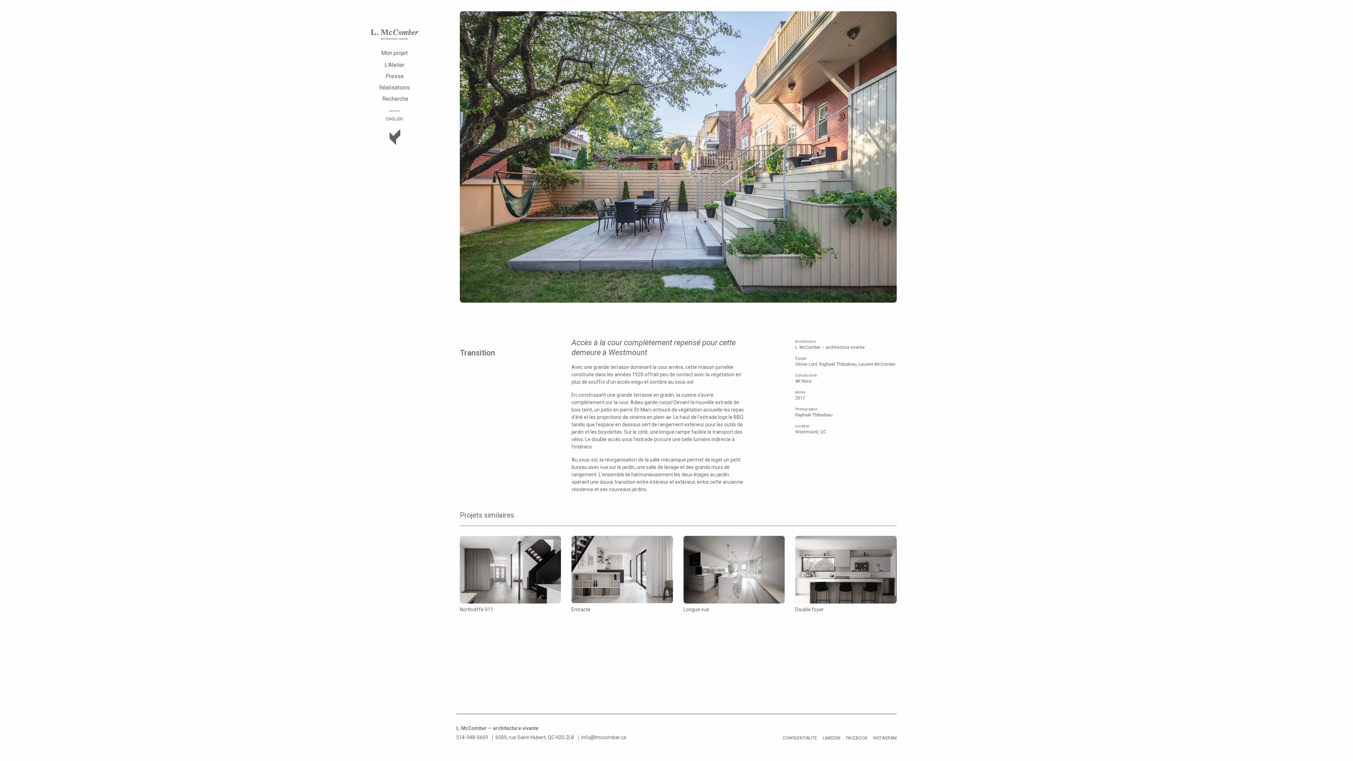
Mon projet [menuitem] (394, 53)
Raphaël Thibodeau (814, 415)
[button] (471, 157)
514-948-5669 (472, 737)
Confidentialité (800, 738)
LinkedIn (831, 738)
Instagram (885, 738)
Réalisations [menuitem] (394, 87)
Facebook (856, 738)
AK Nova (803, 381)
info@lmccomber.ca (603, 737)
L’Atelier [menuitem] (394, 65)
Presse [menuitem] (394, 76)
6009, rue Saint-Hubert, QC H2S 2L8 (534, 737)
